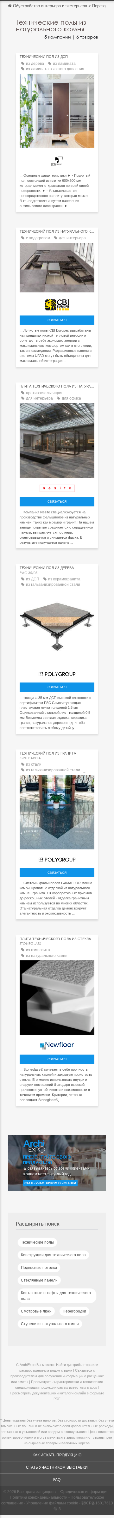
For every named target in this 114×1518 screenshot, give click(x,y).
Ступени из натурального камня (50, 1324)
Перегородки (74, 1311)
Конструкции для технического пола (53, 1255)
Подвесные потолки (39, 1267)
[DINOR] (57, 160)
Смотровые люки (36, 1311)
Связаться (57, 320)
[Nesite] (57, 486)
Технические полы (37, 1242)
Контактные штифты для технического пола (56, 1296)
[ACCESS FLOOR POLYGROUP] (57, 672)
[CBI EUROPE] (57, 303)
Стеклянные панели (39, 1280)
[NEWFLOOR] (57, 1044)
